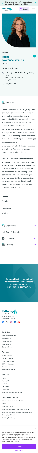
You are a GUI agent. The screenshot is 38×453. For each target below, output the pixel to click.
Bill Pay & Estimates (8, 364)
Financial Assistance (8, 367)
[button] (35, 429)
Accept (19, 447)
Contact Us (5, 389)
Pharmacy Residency (8, 418)
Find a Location (6, 341)
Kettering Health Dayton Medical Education (15, 409)
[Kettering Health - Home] (7, 9)
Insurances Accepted (8, 370)
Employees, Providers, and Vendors (13, 401)
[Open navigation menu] (33, 9)
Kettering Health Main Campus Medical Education (17, 412)
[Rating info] (7, 63)
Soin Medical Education (9, 415)
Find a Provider (6, 338)
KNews (4, 403)
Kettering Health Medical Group (12, 392)
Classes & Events (7, 347)
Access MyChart (7, 355)
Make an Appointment (9, 335)
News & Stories (6, 344)
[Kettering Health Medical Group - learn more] (34, 56)
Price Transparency (8, 361)
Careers (4, 384)
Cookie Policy (19, 450)
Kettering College (7, 406)
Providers (5, 53)
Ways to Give (6, 381)
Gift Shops (5, 387)
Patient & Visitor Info (8, 358)
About (4, 378)
